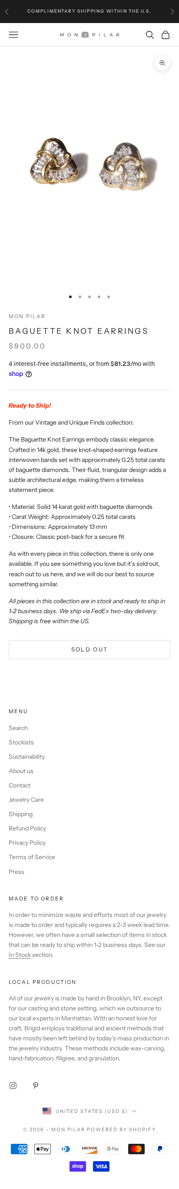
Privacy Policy (27, 843)
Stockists (21, 742)
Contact (19, 785)
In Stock (20, 955)
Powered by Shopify (121, 1129)
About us (21, 771)
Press (16, 872)
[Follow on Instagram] (13, 1085)
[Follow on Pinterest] (35, 1085)
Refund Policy (27, 828)
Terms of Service (32, 857)
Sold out (89, 649)
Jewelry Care (26, 800)
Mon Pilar (27, 316)
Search (18, 728)
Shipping (21, 814)
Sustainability (27, 757)
